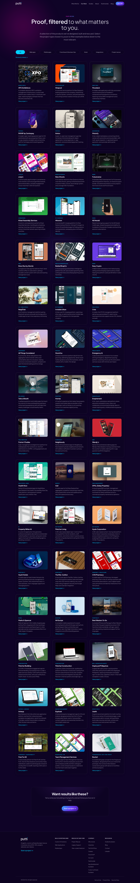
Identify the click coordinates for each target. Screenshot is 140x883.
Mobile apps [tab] (47, 52)
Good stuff (91, 854)
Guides (91, 3)
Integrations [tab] (99, 52)
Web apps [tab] (32, 52)
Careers (90, 851)
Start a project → (70, 808)
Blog (112, 3)
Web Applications (60, 845)
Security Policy (115, 880)
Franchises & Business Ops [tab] (68, 52)
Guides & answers (110, 841)
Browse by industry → (22, 57)
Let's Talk (120, 3)
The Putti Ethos (92, 848)
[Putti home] (18, 3)
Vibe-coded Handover (78, 848)
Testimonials (105, 3)
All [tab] (20, 52)
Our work (90, 858)
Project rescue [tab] (116, 52)
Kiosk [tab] (86, 52)
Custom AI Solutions (60, 841)
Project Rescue (76, 841)
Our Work (84, 3)
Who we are (91, 841)
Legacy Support (76, 845)
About (97, 3)
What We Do (75, 3)
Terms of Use (98, 880)
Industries (91, 845)
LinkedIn (107, 851)
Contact (107, 848)
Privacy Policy (106, 880)
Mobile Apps (58, 848)
